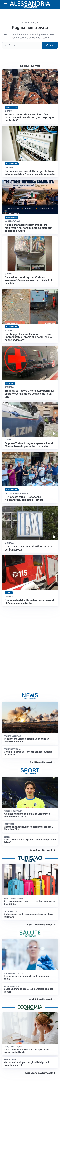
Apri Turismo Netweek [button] (40, 924)
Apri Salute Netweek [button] (41, 999)
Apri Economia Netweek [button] (39, 1072)
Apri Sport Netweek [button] (41, 850)
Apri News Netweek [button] (41, 762)
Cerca (49, 45)
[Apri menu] (5, 4)
